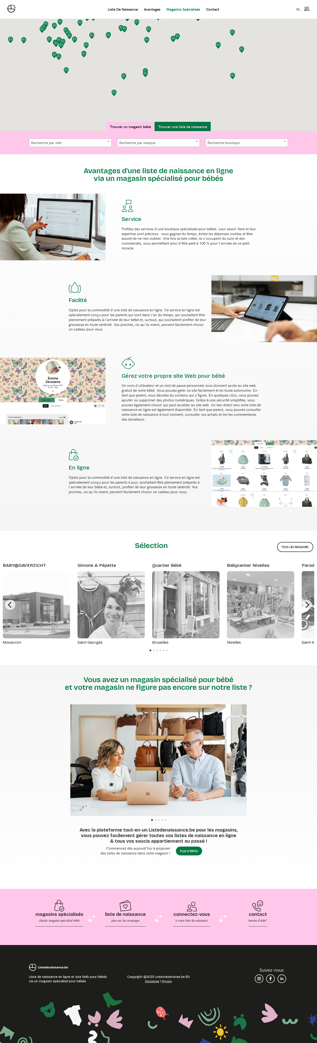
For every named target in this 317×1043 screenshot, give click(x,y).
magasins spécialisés (183, 8)
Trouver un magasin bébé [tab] (130, 126)
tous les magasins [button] (295, 547)
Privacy (167, 981)
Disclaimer (152, 981)
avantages (152, 8)
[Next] (307, 605)
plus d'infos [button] (189, 851)
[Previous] (10, 605)
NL (298, 9)
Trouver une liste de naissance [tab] (182, 126)
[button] (42, 29)
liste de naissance (123, 8)
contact (212, 8)
